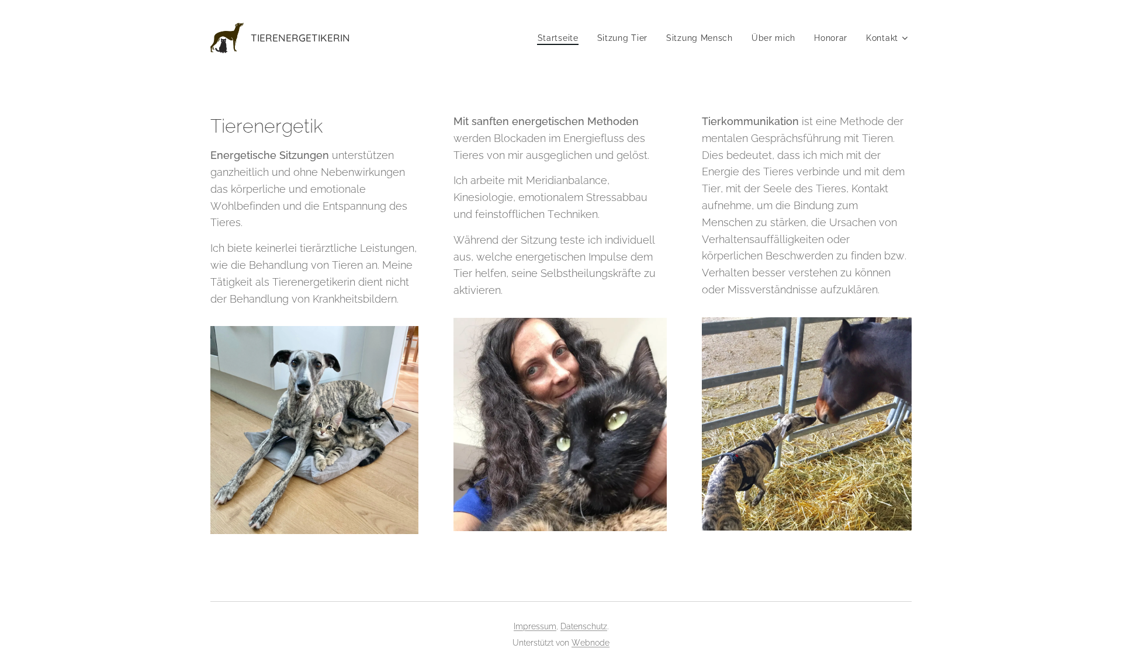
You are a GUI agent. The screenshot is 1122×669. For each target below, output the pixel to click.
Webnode (591, 642)
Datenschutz (583, 626)
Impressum (535, 626)
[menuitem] (561, 38)
